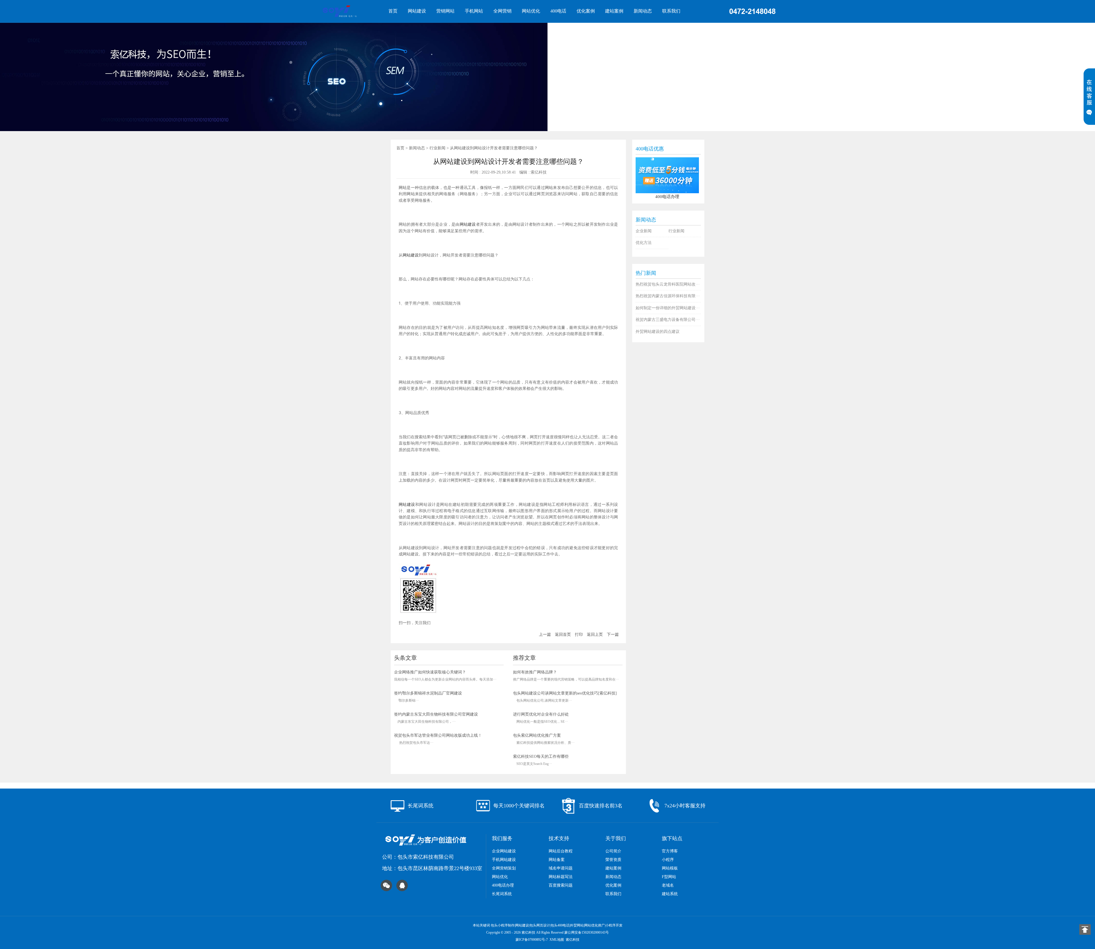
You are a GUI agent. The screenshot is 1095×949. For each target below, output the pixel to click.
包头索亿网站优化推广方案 (537, 735)
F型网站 (669, 877)
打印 (579, 634)
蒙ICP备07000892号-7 (532, 940)
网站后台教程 (561, 851)
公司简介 (613, 851)
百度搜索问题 (561, 885)
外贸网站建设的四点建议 (658, 331)
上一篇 (545, 634)
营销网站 (445, 11)
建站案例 (614, 11)
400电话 (558, 11)
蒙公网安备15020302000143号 (586, 932)
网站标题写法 (561, 877)
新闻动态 (643, 11)
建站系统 (670, 894)
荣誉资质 (613, 860)
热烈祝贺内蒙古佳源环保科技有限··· (668, 296)
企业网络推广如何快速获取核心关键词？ (430, 672)
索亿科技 (572, 940)
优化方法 (644, 243)
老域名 (668, 885)
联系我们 (671, 11)
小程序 (668, 860)
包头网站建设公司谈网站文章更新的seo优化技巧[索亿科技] (565, 693)
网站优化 (531, 11)
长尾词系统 (502, 894)
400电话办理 (503, 885)
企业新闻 (644, 231)
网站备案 (557, 860)
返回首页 (563, 634)
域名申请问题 (561, 868)
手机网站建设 (504, 860)
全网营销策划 (504, 868)
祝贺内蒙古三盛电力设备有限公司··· (668, 319)
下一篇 (613, 634)
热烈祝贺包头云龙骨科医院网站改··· (668, 284)
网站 (403, 187)
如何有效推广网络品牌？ (535, 672)
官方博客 (670, 851)
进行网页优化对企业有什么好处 (541, 714)
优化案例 (586, 11)
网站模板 (670, 868)
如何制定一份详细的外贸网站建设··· (668, 308)
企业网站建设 (504, 851)
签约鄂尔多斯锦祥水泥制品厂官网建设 (428, 693)
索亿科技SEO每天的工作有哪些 (541, 756)
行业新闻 (437, 148)
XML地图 (556, 940)
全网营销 (502, 11)
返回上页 (595, 634)
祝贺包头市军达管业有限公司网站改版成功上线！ (438, 735)
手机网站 (474, 11)
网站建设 (417, 11)
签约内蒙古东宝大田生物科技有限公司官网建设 (436, 714)
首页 (393, 11)
